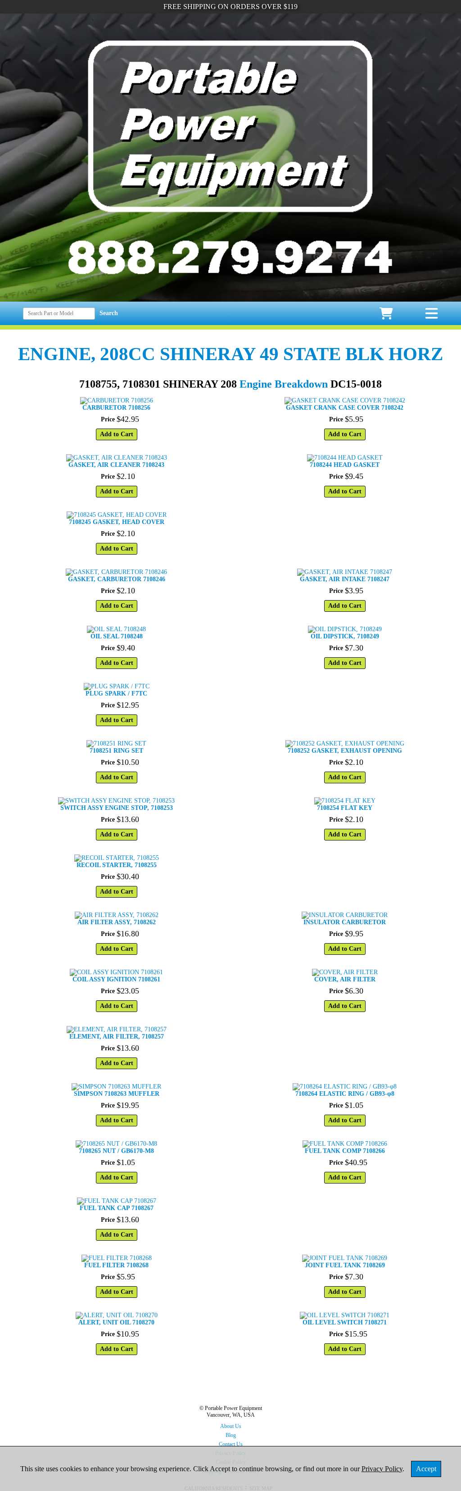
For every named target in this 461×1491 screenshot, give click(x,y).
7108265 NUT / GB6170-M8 (116, 1151)
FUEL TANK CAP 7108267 (117, 1208)
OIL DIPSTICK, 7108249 (345, 636)
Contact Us (231, 1444)
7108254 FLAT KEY (344, 807)
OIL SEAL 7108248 (116, 636)
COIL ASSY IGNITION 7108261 (116, 979)
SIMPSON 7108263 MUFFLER (116, 1093)
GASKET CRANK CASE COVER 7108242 (344, 407)
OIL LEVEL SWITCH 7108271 (345, 1322)
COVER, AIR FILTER (344, 979)
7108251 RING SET (116, 750)
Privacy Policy (382, 1469)
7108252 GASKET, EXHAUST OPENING (345, 750)
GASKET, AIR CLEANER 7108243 (116, 464)
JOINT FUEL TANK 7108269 (345, 1265)
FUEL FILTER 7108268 (116, 1265)
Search (108, 313)
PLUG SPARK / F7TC (116, 693)
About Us (230, 1426)
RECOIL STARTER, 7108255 (117, 865)
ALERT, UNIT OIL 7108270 (116, 1322)
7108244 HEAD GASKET (345, 464)
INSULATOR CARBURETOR (344, 922)
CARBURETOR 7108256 (116, 407)
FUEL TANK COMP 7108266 (345, 1151)
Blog (231, 1435)
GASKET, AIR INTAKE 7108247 (344, 579)
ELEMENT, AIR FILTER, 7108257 (116, 1036)
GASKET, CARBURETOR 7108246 (116, 579)
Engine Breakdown (284, 384)
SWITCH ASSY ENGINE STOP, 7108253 (116, 807)
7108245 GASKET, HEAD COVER (116, 522)
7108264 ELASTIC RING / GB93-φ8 (344, 1093)
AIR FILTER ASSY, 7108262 (116, 922)
